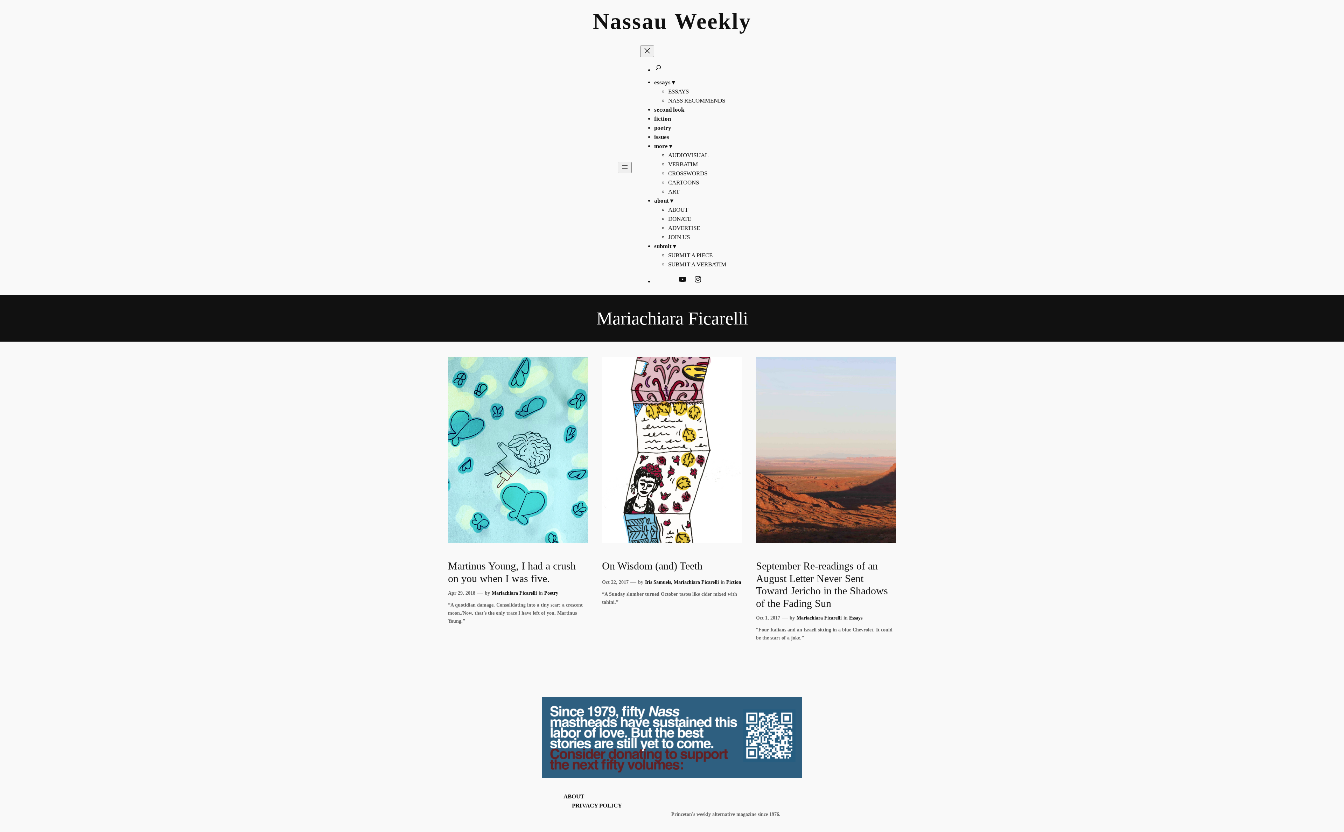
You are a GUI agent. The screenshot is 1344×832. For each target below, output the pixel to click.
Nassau (630, 21)
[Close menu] (647, 51)
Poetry (551, 593)
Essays (855, 618)
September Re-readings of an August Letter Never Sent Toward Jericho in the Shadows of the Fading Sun (822, 584)
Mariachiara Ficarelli (514, 593)
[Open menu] (625, 167)
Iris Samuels (658, 582)
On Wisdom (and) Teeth (652, 566)
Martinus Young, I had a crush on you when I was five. (512, 572)
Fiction (733, 582)
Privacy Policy (597, 805)
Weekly (712, 21)
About (574, 796)
